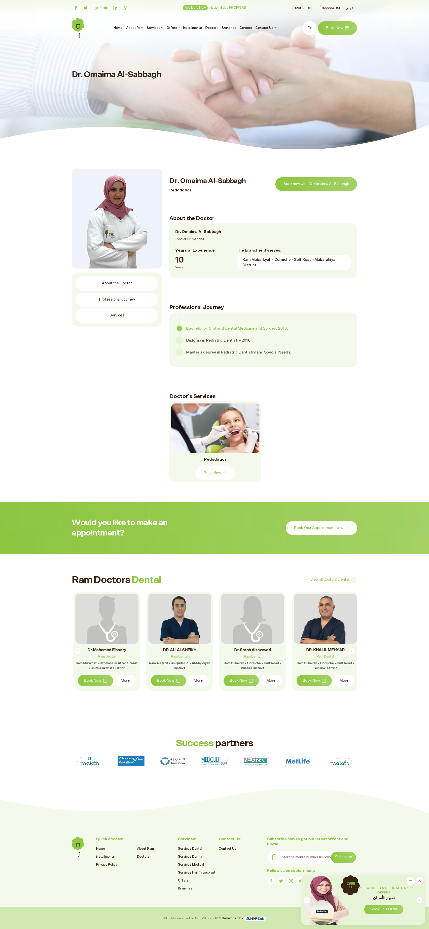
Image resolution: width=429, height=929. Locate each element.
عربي (349, 8)
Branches (229, 28)
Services (116, 315)
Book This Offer (383, 909)
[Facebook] (76, 8)
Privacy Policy (106, 864)
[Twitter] (86, 8)
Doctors (211, 28)
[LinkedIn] (115, 8)
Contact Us (227, 848)
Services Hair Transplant (196, 872)
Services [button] (154, 28)
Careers (246, 28)
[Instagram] (96, 8)
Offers (183, 880)
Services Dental (190, 848)
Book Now (334, 28)
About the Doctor (117, 283)
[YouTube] (105, 8)
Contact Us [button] (264, 28)
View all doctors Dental (329, 579)
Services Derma (190, 856)
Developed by (233, 918)
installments (192, 28)
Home (119, 28)
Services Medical (191, 864)
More (123, 680)
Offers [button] (172, 28)
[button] (419, 900)
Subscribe (343, 857)
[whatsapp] (125, 8)
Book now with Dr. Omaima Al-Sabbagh (316, 184)
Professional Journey (117, 299)
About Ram (134, 28)
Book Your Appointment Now (318, 528)
